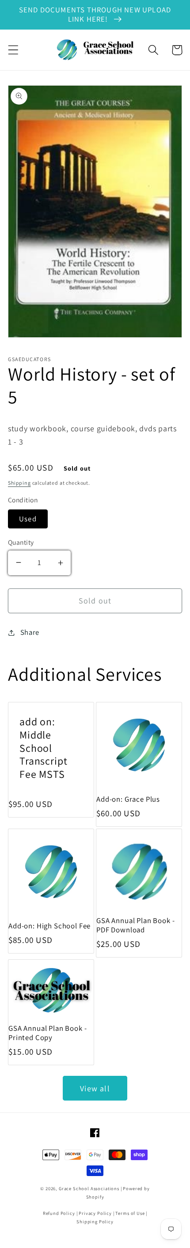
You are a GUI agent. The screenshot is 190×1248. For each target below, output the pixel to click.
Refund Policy (59, 1213)
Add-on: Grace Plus (128, 799)
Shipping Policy (95, 1221)
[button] (13, 50)
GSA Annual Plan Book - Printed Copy (47, 1033)
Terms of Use (129, 1213)
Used (28, 519)
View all (95, 1088)
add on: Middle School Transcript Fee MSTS (43, 748)
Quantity (21, 542)
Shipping (19, 482)
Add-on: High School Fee (49, 926)
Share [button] (29, 632)
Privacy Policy (95, 1213)
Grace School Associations (89, 1188)
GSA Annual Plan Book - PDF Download (135, 925)
